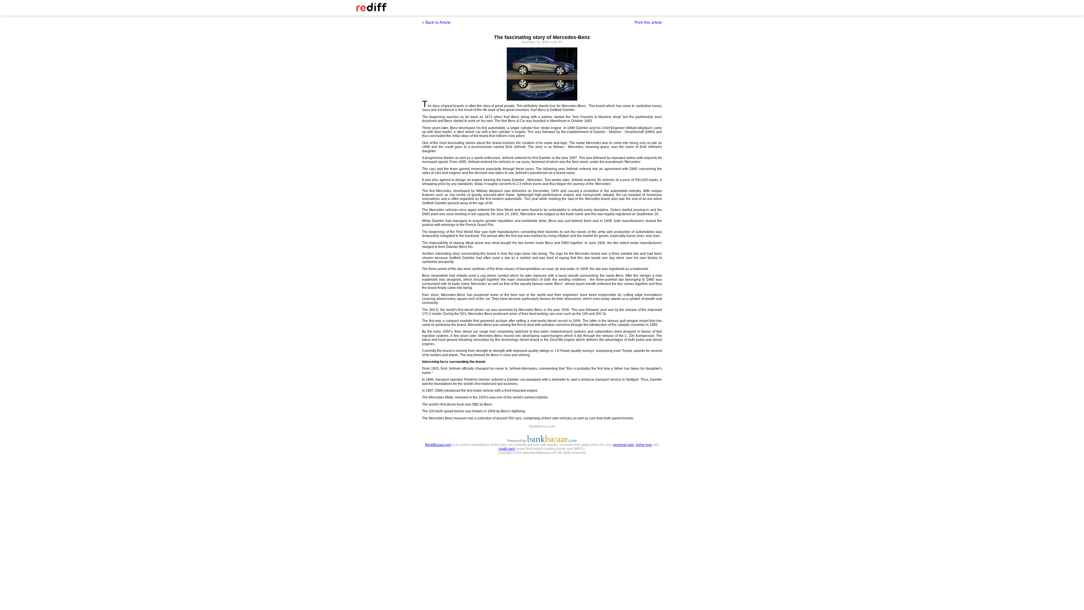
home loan (644, 445)
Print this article (648, 22)
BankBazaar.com (438, 445)
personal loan (623, 445)
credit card (507, 449)
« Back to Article (436, 22)
